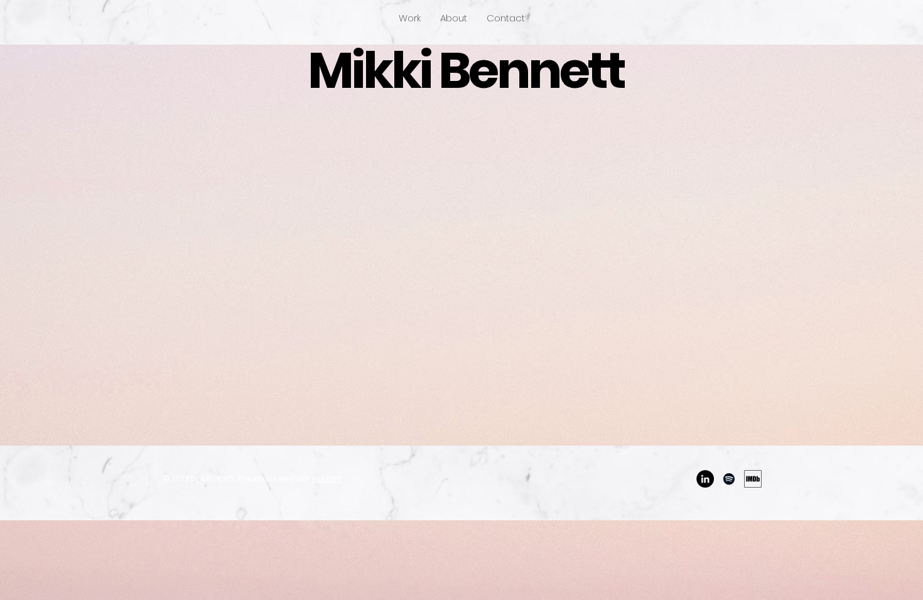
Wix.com (326, 478)
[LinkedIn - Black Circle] (705, 479)
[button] (409, 18)
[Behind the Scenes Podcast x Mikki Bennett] (729, 479)
